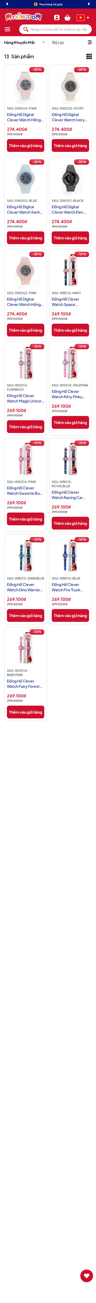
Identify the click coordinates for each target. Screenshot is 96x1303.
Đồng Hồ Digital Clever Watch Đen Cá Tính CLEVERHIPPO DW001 (70, 209)
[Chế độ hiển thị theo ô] (89, 56)
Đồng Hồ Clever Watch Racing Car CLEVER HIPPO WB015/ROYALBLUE (69, 495)
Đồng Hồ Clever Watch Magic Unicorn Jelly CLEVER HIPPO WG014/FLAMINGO (25, 398)
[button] (11, 29)
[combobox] (55, 29)
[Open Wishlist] (86, 1275)
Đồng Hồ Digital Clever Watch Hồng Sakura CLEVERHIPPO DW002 (24, 302)
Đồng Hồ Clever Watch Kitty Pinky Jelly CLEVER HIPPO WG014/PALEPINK (69, 394)
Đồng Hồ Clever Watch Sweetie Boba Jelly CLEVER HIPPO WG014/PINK (25, 490)
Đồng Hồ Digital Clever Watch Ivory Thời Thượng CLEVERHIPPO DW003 (68, 117)
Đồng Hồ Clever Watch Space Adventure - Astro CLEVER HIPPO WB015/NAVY (67, 302)
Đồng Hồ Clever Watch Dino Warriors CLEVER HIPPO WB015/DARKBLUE (24, 587)
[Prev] (7, 4)
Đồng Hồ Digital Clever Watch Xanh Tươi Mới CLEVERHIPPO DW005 (23, 209)
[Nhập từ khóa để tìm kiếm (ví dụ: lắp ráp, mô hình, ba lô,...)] (25, 29)
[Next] (89, 4)
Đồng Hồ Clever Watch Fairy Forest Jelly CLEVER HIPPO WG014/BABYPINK (24, 683)
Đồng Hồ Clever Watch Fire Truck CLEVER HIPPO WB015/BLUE (66, 587)
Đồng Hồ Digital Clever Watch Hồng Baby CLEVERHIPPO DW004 (24, 117)
